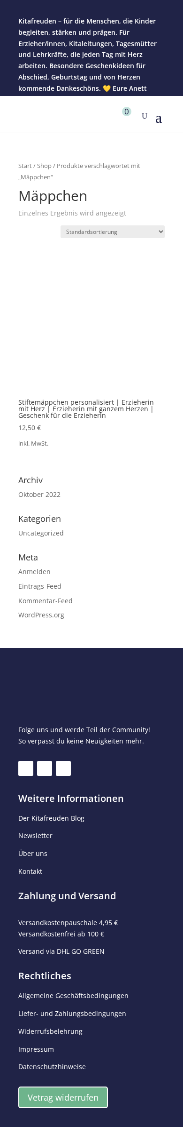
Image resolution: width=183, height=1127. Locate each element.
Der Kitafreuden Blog (51, 818)
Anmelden (34, 571)
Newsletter (35, 835)
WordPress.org (41, 614)
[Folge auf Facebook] (25, 768)
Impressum (36, 1049)
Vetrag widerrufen (63, 1097)
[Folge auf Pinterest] (63, 768)
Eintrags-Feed (39, 586)
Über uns (32, 853)
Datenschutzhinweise (52, 1066)
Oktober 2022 (39, 494)
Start (25, 165)
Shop (44, 165)
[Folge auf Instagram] (44, 768)
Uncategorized (41, 532)
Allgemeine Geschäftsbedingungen (73, 995)
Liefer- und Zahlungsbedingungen (72, 1013)
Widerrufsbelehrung (50, 1031)
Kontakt (30, 871)
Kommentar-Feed (45, 600)
